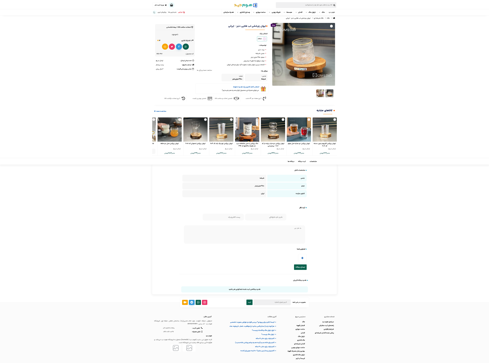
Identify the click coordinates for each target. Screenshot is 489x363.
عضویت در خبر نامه (299, 302)
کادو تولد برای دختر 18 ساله (265, 338)
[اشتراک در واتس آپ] (186, 47)
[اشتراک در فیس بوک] (179, 47)
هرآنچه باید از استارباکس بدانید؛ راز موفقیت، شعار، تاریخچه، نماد (251, 326)
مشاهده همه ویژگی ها (204, 70)
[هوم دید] (334, 18)
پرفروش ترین (162, 12)
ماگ (323, 12)
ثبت (249, 302)
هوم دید (332, 12)
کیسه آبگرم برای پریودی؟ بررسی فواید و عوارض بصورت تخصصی (252, 322)
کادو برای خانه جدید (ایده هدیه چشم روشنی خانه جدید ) (254, 342)
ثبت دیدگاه (302, 161)
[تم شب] (154, 12)
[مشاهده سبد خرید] (171, 5)
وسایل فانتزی (245, 12)
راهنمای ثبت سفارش (326, 325)
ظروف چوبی (276, 12)
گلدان (300, 12)
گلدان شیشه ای (299, 344)
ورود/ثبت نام (159, 5)
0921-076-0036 (168, 332)
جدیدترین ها (172, 12)
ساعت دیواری (261, 12)
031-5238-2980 (169, 328)
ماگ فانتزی (301, 340)
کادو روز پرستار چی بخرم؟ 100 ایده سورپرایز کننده (257, 351)
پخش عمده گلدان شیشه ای (324, 333)
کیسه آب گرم (300, 358)
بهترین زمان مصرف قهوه (296, 351)
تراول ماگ (312, 12)
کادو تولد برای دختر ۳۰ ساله (264, 347)
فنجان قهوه (300, 325)
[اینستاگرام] (204, 302)
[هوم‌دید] (244, 5)
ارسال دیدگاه (300, 267)
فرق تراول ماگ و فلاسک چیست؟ (263, 330)
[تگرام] (192, 302)
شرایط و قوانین (329, 329)
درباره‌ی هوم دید (328, 322)
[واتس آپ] (198, 302)
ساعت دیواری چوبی (298, 347)
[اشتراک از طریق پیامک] (165, 47)
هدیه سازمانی (228, 12)
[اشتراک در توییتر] (172, 47)
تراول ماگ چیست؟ (267, 334)
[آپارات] (185, 302)
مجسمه (289, 12)
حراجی (180, 12)
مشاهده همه (161, 111)
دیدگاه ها (291, 161)
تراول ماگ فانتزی (299, 355)
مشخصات (313, 161)
